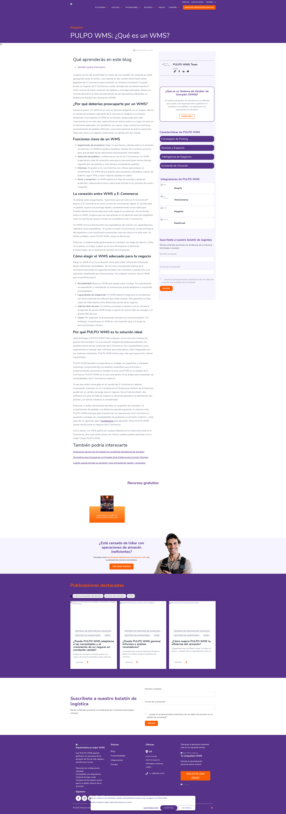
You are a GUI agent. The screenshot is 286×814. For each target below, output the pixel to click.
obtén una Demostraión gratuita (199, 7)
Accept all (168, 808)
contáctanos (197, 2)
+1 (150, 773)
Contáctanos (107, 420)
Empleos (185, 2)
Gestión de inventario (115, 596)
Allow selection (151, 808)
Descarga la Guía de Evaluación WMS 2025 (107, 516)
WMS (131, 596)
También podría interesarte (91, 67)
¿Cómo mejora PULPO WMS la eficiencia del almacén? (191, 642)
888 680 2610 (158, 773)
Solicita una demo (195, 775)
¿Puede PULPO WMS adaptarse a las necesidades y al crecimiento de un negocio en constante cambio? (93, 645)
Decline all (187, 808)
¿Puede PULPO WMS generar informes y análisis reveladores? (142, 644)
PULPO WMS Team (185, 64)
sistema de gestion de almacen (88, 596)
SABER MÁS (187, 116)
